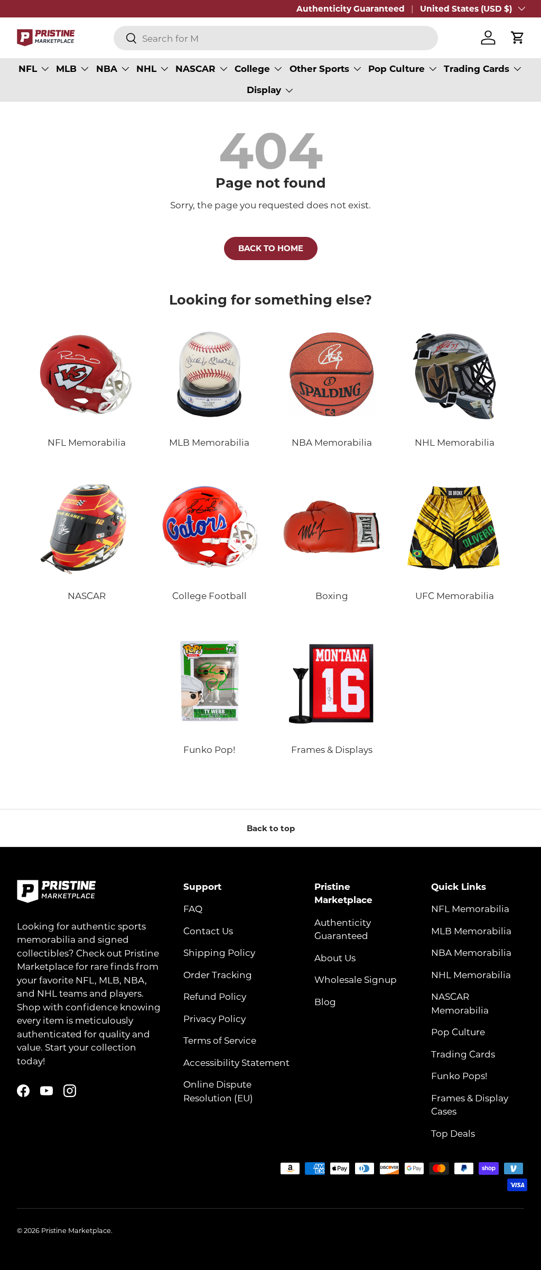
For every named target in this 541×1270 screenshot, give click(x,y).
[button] (517, 37)
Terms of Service (219, 1040)
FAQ (192, 908)
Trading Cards (463, 1054)
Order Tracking (217, 974)
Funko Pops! (459, 1075)
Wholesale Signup (355, 979)
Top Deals (453, 1133)
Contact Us (208, 930)
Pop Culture (458, 1031)
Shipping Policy (219, 952)
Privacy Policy (214, 1018)
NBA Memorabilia (471, 952)
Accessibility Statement (236, 1062)
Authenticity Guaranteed (350, 8)
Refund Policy (214, 996)
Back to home (270, 248)
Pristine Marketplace (76, 1230)
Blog (325, 1001)
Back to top (271, 828)
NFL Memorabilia (470, 908)
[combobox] (276, 38)
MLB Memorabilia (471, 930)
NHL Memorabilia (471, 974)
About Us (335, 957)
